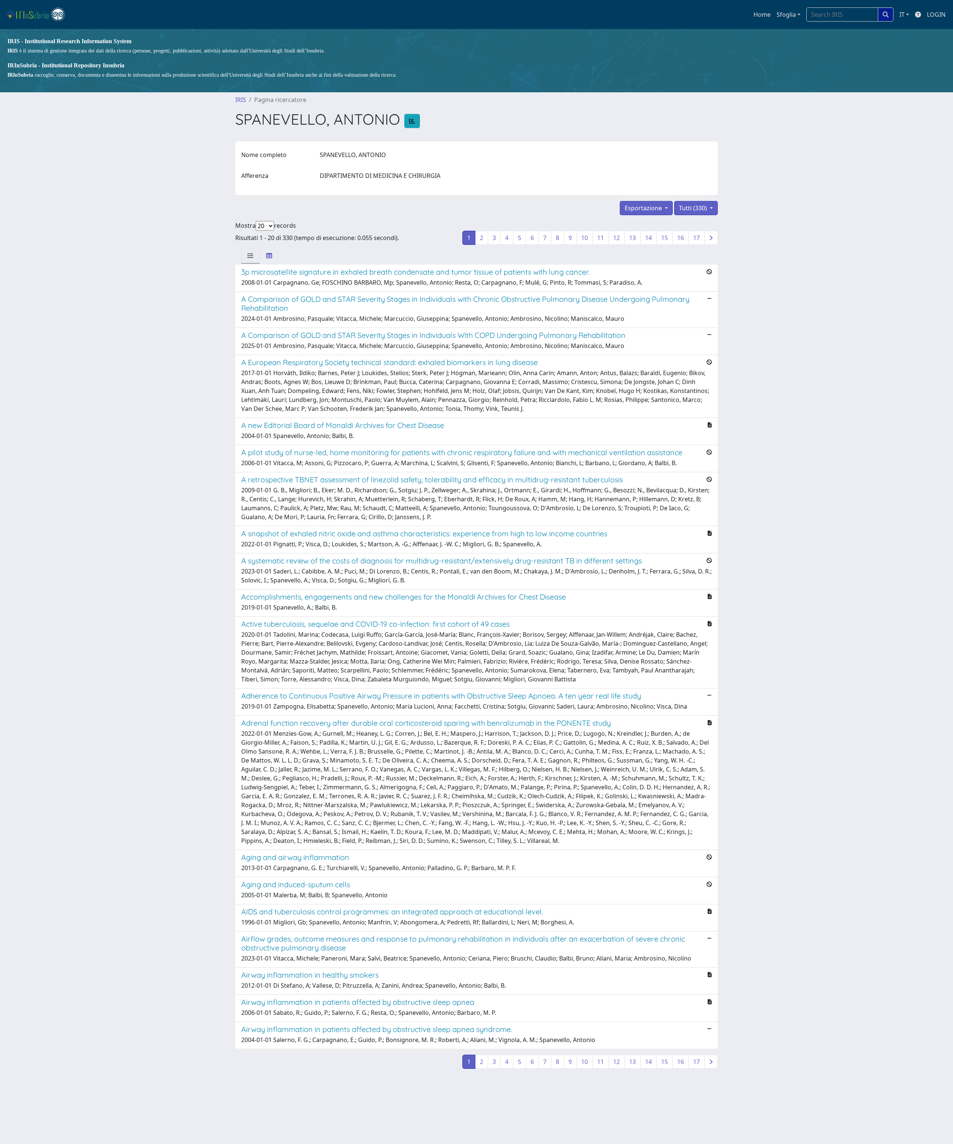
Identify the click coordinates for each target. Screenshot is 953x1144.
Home (762, 14)
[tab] (250, 255)
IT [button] (902, 14)
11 (600, 238)
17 (696, 238)
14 (648, 238)
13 (632, 238)
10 (584, 238)
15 (664, 238)
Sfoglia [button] (786, 14)
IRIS (240, 100)
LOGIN (936, 14)
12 (616, 238)
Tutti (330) (693, 208)
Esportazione (644, 208)
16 (680, 238)
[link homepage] (38, 14)
